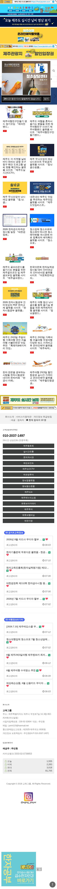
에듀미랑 (28, 521)
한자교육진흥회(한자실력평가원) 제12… (27, 567)
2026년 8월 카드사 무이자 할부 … (24, 539)
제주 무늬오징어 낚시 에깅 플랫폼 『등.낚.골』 (14, 199)
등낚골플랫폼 (28, 480)
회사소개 (9, 417)
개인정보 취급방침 (43, 417)
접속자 (20, 420)
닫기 (39, 869)
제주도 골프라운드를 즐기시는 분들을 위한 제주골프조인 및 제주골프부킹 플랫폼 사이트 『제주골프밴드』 (14, 272)
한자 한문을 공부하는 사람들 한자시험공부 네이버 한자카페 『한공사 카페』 (14, 376)
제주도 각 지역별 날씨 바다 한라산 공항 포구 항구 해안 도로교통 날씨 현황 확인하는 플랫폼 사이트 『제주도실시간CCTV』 (14, 166)
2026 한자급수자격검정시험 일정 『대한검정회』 (14, 232)
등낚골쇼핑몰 (28, 486)
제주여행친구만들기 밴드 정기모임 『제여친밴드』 (15, 124)
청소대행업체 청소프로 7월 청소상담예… (28, 639)
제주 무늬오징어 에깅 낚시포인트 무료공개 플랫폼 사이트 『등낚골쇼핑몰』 (41, 163)
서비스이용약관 (24, 417)
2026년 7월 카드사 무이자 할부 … (24, 598)
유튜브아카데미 (28, 503)
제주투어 (28, 509)
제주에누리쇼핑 (28, 498)
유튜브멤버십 (28, 515)
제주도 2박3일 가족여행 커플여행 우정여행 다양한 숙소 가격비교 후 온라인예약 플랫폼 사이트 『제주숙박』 (41, 343)
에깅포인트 (28, 463)
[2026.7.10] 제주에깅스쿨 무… (22, 626)
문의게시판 (28, 457)
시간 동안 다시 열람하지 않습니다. (22, 99)
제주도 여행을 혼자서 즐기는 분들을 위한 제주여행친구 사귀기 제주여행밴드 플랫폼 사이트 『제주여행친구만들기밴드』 (42, 128)
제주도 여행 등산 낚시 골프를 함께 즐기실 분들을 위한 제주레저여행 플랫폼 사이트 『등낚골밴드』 (41, 308)
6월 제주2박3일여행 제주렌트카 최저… (27, 654)
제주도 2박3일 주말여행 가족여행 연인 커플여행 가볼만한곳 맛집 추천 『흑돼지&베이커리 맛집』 (14, 343)
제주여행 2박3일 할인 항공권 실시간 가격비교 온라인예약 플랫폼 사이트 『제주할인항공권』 (42, 378)
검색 (53, 71)
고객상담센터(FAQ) (10, 430)
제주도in (28, 492)
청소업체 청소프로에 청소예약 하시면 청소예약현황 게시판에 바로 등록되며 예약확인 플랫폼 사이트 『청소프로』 (41, 236)
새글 (13, 420)
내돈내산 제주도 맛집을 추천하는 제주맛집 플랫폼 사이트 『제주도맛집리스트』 (41, 200)
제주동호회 (28, 446)
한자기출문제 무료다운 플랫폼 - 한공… (27, 552)
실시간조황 (28, 451)
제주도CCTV (28, 469)
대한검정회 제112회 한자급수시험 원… (27, 583)
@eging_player (28, 802)
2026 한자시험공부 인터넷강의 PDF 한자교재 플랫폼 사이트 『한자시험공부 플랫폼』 (14, 306)
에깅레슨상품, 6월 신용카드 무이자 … (26, 683)
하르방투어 (28, 475)
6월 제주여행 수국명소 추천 (21, 670)
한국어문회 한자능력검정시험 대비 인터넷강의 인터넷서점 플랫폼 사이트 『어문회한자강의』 (42, 272)
